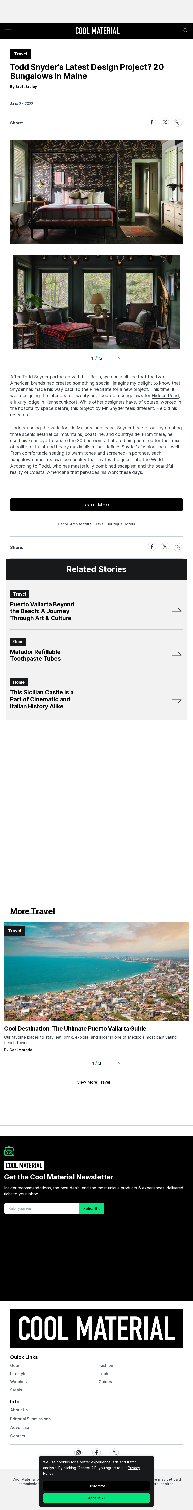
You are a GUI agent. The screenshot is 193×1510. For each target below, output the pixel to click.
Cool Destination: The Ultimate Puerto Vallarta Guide (75, 1028)
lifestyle (18, 1373)
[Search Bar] (186, 31)
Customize (96, 1486)
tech (103, 1373)
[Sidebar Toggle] (8, 30)
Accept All (96, 1498)
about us (19, 1409)
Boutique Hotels (121, 524)
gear (14, 1365)
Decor (63, 524)
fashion (106, 1365)
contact (17, 1435)
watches (18, 1381)
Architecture (81, 524)
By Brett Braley (23, 86)
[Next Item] (119, 358)
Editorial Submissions (30, 1418)
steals (16, 1389)
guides (105, 1381)
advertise (19, 1427)
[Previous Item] (74, 358)
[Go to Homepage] (97, 31)
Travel (99, 524)
